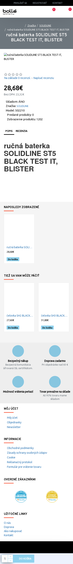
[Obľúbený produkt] (25, 259)
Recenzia (21, 130)
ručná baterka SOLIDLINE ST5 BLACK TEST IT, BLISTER (20, 247)
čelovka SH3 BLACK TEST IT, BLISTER (54, 315)
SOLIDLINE (45, 25)
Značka (31, 25)
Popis (9, 130)
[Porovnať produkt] (30, 259)
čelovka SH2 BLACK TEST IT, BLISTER (20, 315)
